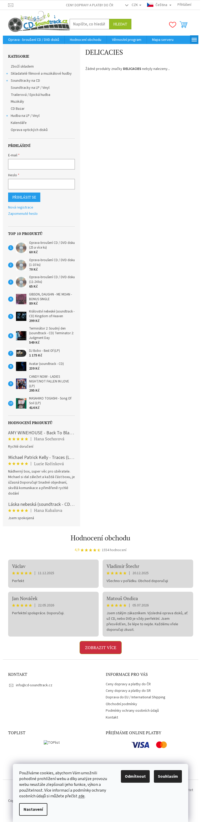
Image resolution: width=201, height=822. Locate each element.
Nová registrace (20, 207)
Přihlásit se (24, 197)
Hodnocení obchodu (100, 537)
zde (81, 796)
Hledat (120, 23)
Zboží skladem (22, 66)
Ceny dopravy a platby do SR (128, 690)
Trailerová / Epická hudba (30, 94)
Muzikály (17, 101)
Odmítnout (135, 776)
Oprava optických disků (29, 130)
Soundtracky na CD (25, 80)
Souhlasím (168, 776)
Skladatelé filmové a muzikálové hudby (41, 73)
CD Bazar (18, 108)
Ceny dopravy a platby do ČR (89, 5)
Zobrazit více (100, 647)
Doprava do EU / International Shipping (135, 697)
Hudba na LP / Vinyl (25, 115)
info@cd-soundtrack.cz (34, 685)
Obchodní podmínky (121, 704)
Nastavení (33, 809)
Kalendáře (19, 122)
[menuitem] (33, 40)
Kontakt (112, 717)
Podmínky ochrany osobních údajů (132, 710)
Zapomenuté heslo (23, 213)
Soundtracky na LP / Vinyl (30, 87)
